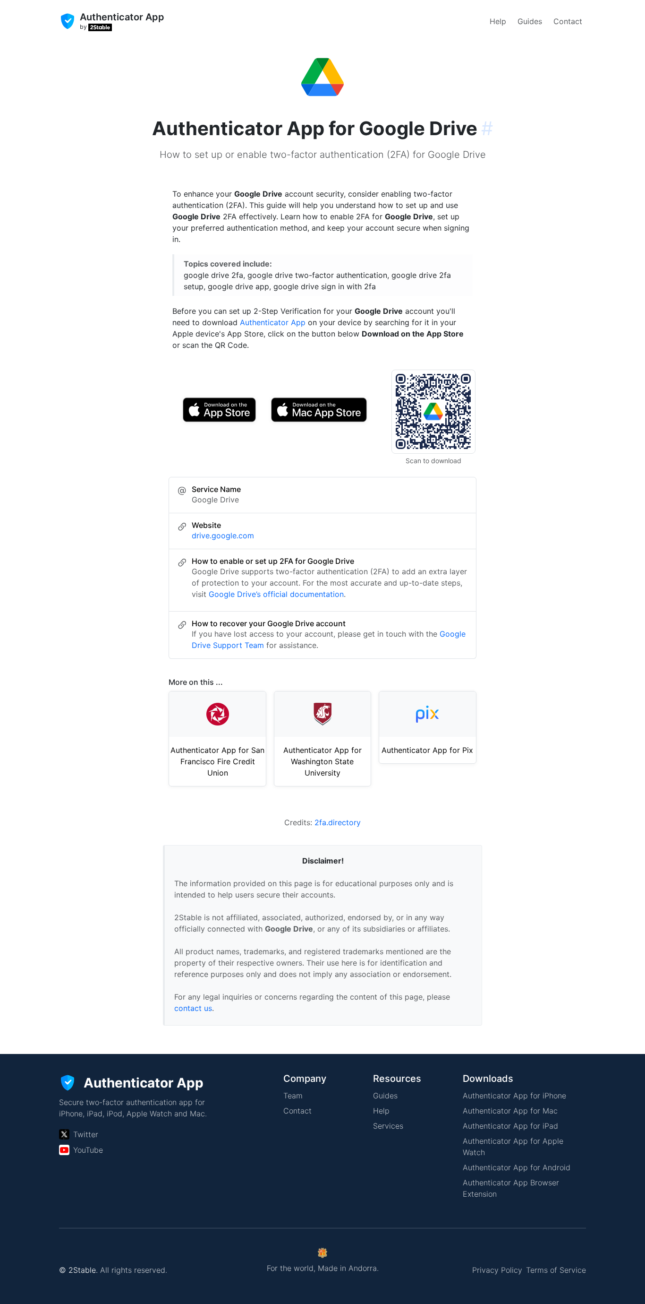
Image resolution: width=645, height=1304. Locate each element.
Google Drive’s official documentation (276, 594)
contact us (193, 1008)
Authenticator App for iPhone (514, 1095)
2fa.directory (337, 822)
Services (388, 1126)
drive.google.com (223, 535)
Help (498, 21)
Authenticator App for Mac (510, 1110)
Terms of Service (556, 1270)
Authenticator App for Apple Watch (513, 1146)
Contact (567, 21)
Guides (530, 21)
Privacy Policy (497, 1270)
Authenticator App (273, 322)
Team (293, 1095)
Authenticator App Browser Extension (511, 1188)
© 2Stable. (78, 1270)
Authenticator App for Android (516, 1167)
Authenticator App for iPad (510, 1126)
